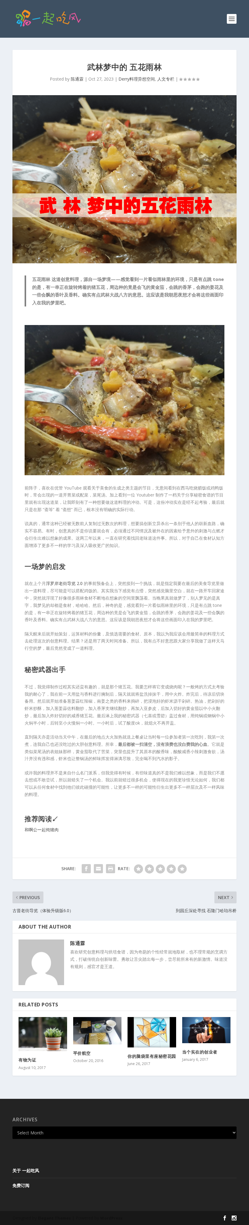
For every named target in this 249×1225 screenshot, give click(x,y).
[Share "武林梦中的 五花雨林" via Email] (98, 869)
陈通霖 (77, 79)
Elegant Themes (54, 1218)
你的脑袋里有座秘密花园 (152, 1056)
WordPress (111, 1218)
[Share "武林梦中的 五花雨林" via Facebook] (86, 869)
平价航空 (82, 1053)
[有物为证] (43, 1034)
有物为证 (27, 1060)
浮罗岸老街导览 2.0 (64, 583)
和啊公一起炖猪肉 (42, 829)
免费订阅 (20, 1185)
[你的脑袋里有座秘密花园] (152, 1032)
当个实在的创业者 (199, 1052)
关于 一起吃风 (25, 1170)
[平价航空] (97, 1030)
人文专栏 (165, 79)
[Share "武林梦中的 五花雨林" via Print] (110, 869)
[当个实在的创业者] (206, 1030)
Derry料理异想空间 (136, 79)
